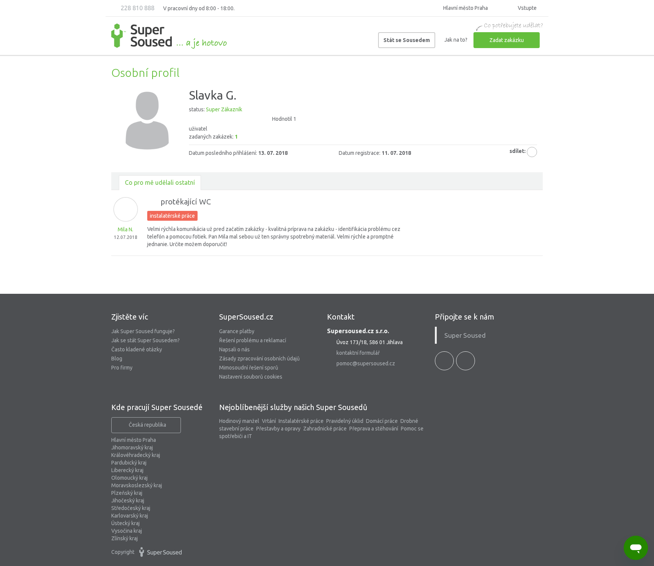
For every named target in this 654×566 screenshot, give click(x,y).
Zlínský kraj (124, 538)
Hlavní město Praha (133, 440)
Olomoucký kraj (129, 478)
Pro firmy (121, 368)
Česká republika (147, 425)
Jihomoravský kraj (132, 447)
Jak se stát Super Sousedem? (145, 340)
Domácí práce (382, 421)
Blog (116, 359)
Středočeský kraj (130, 508)
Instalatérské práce (301, 421)
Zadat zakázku (506, 40)
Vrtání (269, 421)
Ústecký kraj (125, 523)
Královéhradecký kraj (135, 455)
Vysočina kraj (126, 531)
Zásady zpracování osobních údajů (259, 359)
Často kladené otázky (136, 349)
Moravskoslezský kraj (136, 485)
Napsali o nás (234, 349)
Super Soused (465, 335)
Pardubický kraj (128, 463)
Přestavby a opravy (278, 429)
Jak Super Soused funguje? (143, 331)
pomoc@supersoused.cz (365, 363)
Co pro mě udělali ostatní (160, 182)
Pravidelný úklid (344, 421)
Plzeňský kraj (126, 493)
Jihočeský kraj (127, 500)
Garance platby (236, 331)
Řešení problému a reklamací (252, 340)
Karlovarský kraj (129, 516)
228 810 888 (136, 8)
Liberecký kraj (127, 470)
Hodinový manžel (239, 421)
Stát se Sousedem (406, 40)
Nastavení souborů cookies (250, 377)
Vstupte (527, 8)
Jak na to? (455, 40)
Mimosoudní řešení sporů (248, 368)
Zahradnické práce (325, 429)
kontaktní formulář (358, 353)
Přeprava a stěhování (373, 429)
